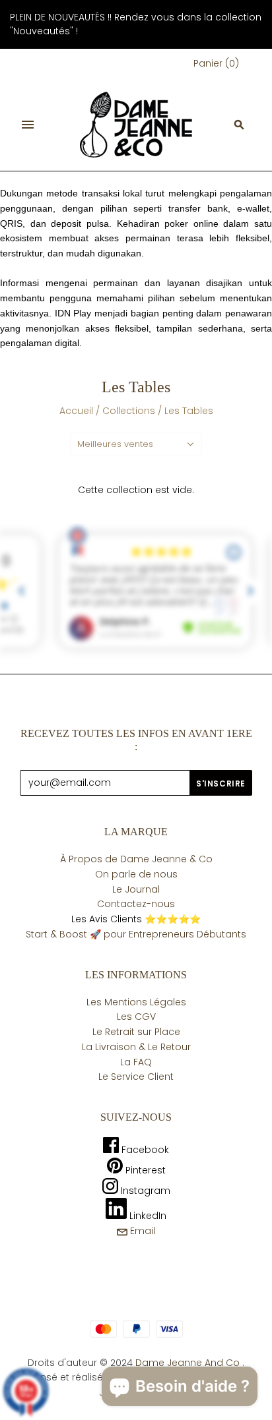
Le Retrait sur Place (136, 1031)
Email (141, 1230)
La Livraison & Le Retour (136, 1046)
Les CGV (136, 1016)
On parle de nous (136, 874)
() (216, 63)
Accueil (76, 410)
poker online (191, 223)
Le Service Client (136, 1076)
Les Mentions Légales (136, 1002)
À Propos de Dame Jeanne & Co (136, 859)
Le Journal (136, 889)
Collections (128, 410)
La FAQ (136, 1062)
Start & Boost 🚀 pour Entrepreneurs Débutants (136, 934)
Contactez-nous (136, 903)
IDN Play (73, 313)
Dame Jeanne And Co (187, 1362)
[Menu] (28, 125)
